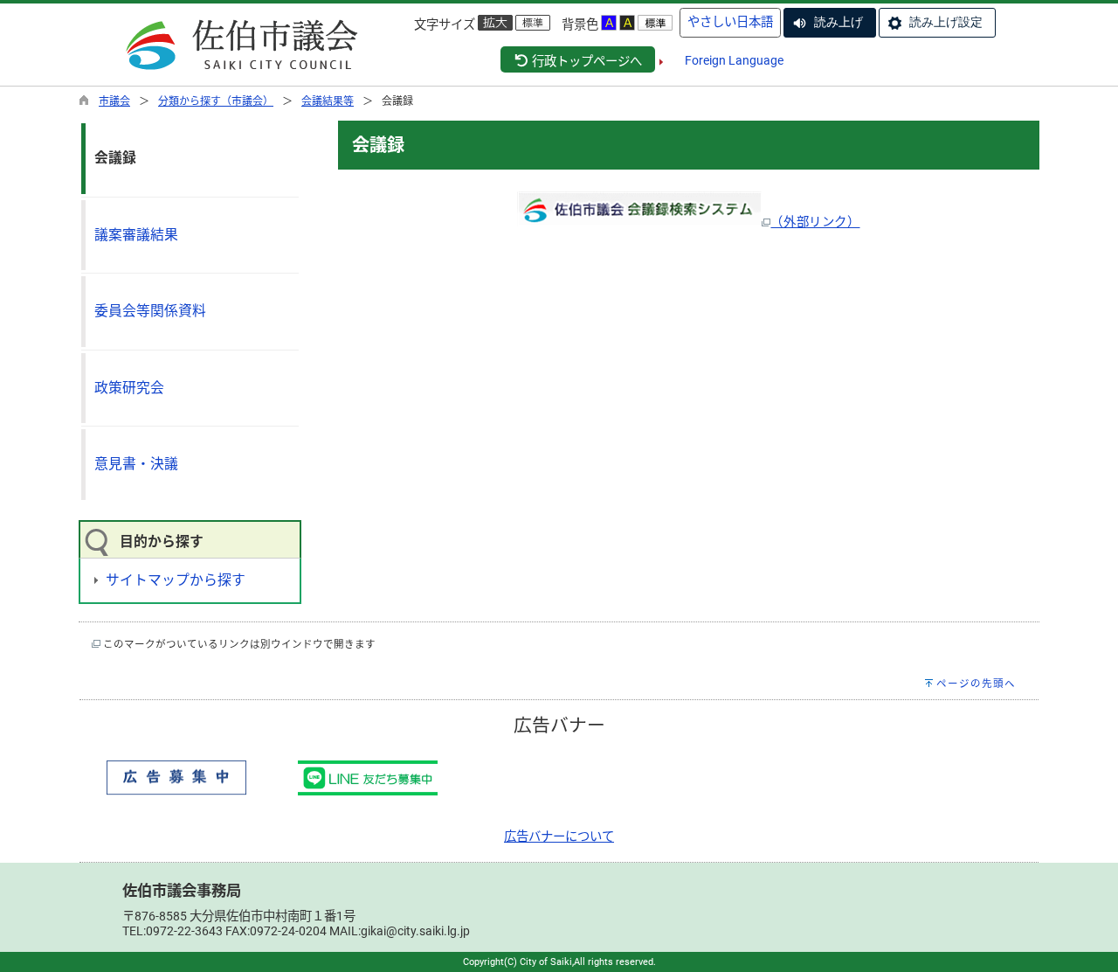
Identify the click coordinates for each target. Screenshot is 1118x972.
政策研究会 (129, 387)
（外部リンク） (814, 222)
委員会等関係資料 (150, 310)
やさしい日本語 (730, 22)
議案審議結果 (136, 234)
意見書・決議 (136, 463)
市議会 (114, 101)
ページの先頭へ (976, 683)
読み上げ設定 (946, 22)
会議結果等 (327, 101)
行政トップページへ (585, 61)
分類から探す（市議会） (215, 101)
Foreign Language (734, 60)
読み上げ (838, 22)
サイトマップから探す (175, 580)
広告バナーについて (559, 837)
